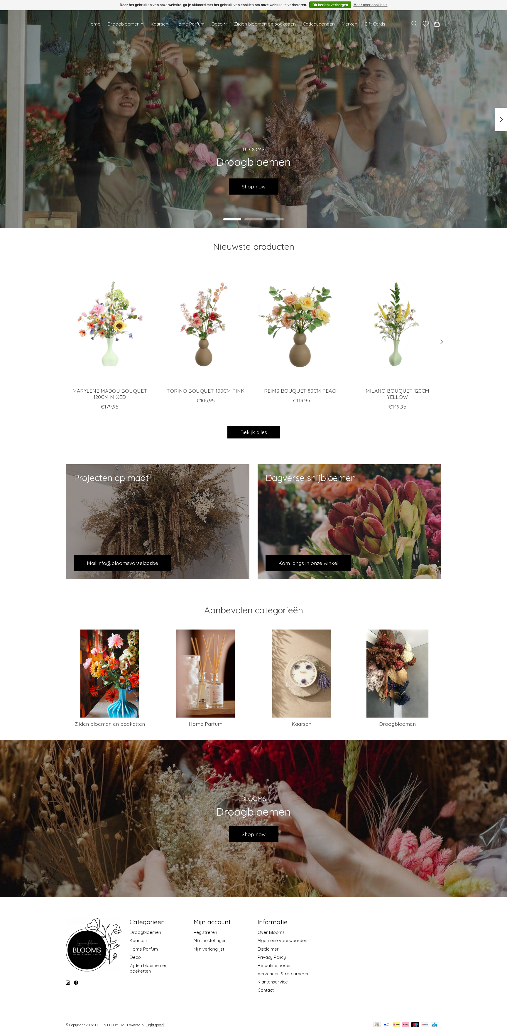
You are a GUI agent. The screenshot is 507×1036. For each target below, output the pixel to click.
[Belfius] (424, 1025)
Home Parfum (190, 24)
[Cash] (377, 1025)
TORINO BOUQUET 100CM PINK (205, 390)
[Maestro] (415, 1025)
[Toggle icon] (414, 23)
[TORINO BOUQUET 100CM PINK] (205, 324)
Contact (266, 990)
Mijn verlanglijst (209, 949)
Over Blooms (271, 932)
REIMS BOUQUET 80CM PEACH (301, 390)
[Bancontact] (386, 1025)
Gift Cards (374, 24)
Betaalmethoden (275, 965)
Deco (135, 957)
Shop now (254, 834)
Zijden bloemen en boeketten (265, 24)
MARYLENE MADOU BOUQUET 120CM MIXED (109, 393)
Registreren (205, 932)
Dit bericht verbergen (330, 5)
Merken (349, 24)
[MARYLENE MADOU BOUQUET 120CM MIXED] (109, 324)
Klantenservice (273, 982)
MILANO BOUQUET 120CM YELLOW (397, 393)
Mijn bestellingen (210, 940)
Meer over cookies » (371, 5)
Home (94, 24)
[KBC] (434, 1025)
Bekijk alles (253, 432)
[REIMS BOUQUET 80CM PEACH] (301, 324)
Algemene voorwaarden (282, 940)
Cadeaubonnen (319, 24)
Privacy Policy (272, 957)
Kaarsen (159, 24)
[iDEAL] (396, 1025)
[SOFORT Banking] (405, 1025)
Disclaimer (268, 949)
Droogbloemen (397, 724)
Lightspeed (155, 1025)
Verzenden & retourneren (284, 973)
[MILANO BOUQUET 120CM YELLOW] (397, 324)
